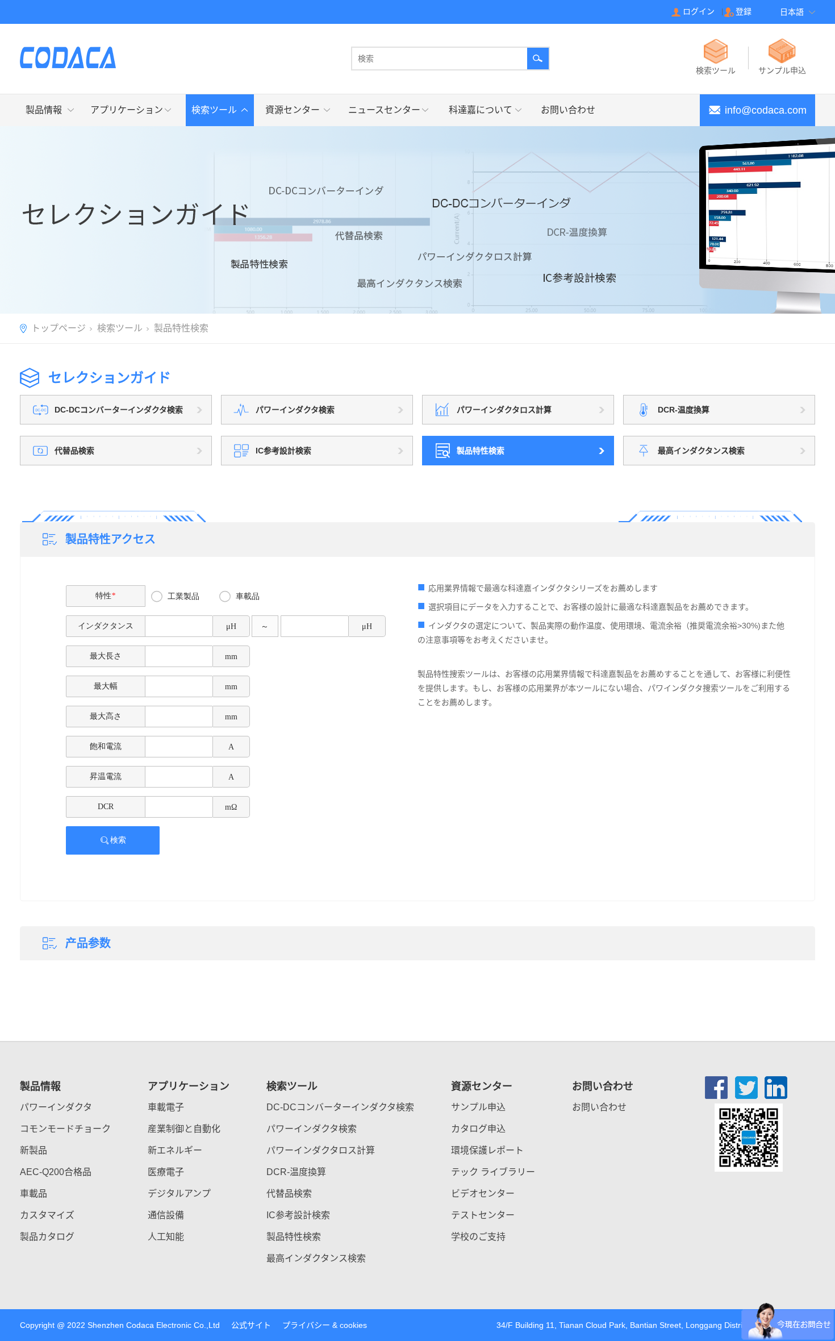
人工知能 (166, 1237)
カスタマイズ (47, 1215)
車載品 (33, 1193)
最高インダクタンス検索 (316, 1258)
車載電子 (166, 1107)
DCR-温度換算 (296, 1172)
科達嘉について (480, 110)
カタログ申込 (478, 1129)
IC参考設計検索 (298, 1215)
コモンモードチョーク (65, 1129)
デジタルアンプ (179, 1193)
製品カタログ (47, 1237)
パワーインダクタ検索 (311, 1129)
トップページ (58, 328)
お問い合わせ (568, 110)
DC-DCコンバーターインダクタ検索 (340, 1107)
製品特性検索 (293, 1237)
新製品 (33, 1150)
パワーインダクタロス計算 (320, 1150)
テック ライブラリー (493, 1172)
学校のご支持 (478, 1237)
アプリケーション (126, 110)
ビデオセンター (483, 1193)
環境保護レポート (487, 1150)
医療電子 (166, 1172)
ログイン (699, 11)
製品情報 (44, 110)
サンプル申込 (478, 1107)
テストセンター (483, 1215)
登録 (744, 11)
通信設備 (166, 1215)
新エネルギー (175, 1150)
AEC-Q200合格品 (55, 1172)
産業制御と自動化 (184, 1129)
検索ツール (214, 110)
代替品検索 (289, 1193)
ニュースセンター (384, 110)
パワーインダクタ (56, 1107)
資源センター (292, 110)
